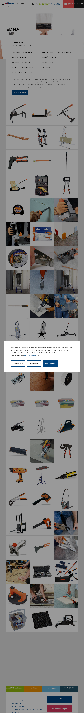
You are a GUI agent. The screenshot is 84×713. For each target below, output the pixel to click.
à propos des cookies (31, 355)
